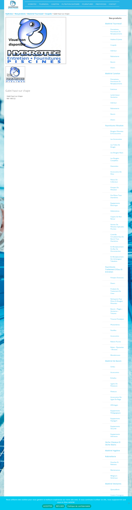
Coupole (48, 14)
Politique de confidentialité (79, 506)
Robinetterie (114, 56)
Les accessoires (116, 139)
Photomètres (115, 325)
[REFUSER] (128, 503)
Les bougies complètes (114, 159)
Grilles (112, 367)
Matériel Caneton (112, 73)
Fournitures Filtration (114, 125)
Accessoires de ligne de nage (116, 398)
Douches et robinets (114, 463)
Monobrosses (115, 355)
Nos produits (20, 14)
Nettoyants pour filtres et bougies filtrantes (116, 301)
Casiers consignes (117, 495)
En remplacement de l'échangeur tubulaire (116, 259)
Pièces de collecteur (114, 181)
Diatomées (114, 166)
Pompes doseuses (117, 278)
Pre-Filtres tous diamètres (116, 196)
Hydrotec (31, 5)
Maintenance (115, 470)
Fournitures (87, 5)
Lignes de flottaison (114, 385)
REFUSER (60, 506)
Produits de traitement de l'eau (115, 291)
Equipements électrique (115, 204)
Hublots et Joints (116, 39)
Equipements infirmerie (115, 435)
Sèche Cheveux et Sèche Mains (112, 443)
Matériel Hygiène (112, 450)
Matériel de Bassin (113, 361)
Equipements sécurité (115, 427)
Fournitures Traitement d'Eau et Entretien (113, 269)
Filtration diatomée (69, 5)
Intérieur (113, 51)
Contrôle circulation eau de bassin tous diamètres (117, 237)
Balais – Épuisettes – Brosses (117, 348)
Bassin (112, 62)
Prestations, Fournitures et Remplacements (116, 31)
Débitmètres (114, 211)
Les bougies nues (116, 153)
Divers (112, 68)
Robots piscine (115, 342)
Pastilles (113, 330)
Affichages (114, 405)
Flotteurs (113, 391)
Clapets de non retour (116, 218)
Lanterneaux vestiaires (114, 96)
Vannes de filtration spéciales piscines (117, 226)
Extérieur (113, 89)
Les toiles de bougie (115, 146)
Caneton (54, 5)
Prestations (100, 5)
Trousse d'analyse (117, 319)
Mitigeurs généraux (114, 477)
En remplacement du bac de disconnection (116, 249)
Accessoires (114, 336)
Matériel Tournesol (35, 14)
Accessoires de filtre (116, 173)
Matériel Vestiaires (113, 483)
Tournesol (43, 5)
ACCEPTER (47, 506)
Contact (112, 5)
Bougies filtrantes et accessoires (116, 132)
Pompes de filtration (114, 188)
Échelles (113, 378)
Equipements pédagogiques (115, 412)
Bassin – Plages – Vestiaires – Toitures (116, 311)
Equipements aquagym (115, 419)
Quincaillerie (114, 489)
